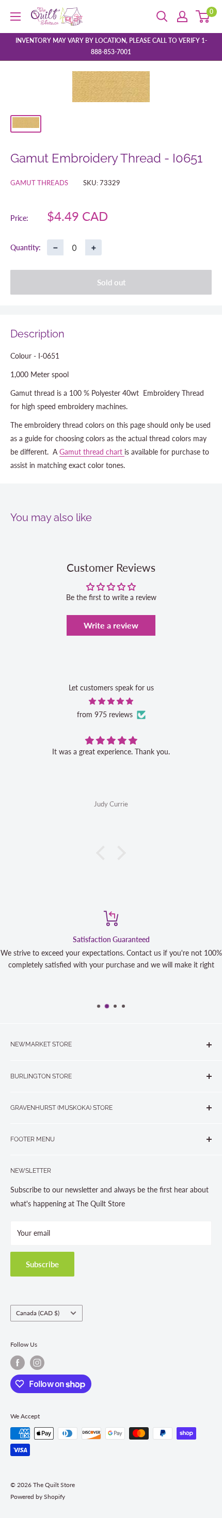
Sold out (111, 282)
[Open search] (162, 16)
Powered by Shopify (37, 1496)
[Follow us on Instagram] (37, 1362)
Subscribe (42, 1264)
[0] (203, 16)
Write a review (111, 625)
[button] (103, 852)
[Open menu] (15, 16)
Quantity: (25, 247)
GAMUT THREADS (39, 183)
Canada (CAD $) (37, 1313)
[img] (111, 701)
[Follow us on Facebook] (17, 1362)
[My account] (182, 16)
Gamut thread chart (91, 451)
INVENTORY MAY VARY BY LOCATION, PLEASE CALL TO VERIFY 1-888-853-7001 (111, 46)
